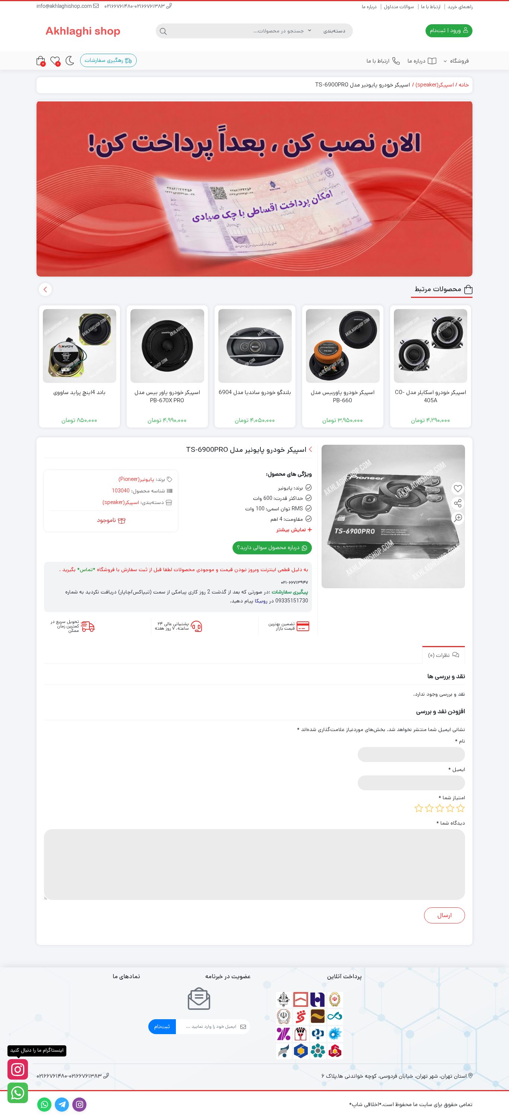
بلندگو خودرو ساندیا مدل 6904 (255, 392)
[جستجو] (163, 30)
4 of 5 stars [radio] (429, 808)
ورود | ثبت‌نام (446, 30)
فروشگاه (459, 61)
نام (460, 741)
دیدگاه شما (450, 823)
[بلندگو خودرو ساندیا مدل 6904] (255, 346)
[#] (254, 189)
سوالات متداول (399, 6)
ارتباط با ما (430, 6)
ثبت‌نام (162, 1026)
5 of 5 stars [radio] (418, 808)
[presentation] (45, 289)
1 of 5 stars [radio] (460, 808)
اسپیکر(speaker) (434, 85)
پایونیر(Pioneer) (136, 479)
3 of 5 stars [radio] (439, 808)
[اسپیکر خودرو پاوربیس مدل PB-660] (343, 346)
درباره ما (369, 6)
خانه (464, 85)
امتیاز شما (452, 798)
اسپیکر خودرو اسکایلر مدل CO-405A (430, 396)
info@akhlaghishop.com (65, 7)
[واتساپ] (17, 1093)
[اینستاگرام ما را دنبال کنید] (17, 1069)
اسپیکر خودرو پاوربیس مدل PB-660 (342, 396)
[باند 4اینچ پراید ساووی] (80, 346)
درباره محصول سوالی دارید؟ (269, 547)
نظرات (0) (439, 656)
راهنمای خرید (460, 6)
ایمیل (456, 769)
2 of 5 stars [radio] (450, 808)
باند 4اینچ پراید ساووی (79, 392)
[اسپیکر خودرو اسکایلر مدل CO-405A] (431, 346)
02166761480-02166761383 (135, 7)
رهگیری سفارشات (105, 60)
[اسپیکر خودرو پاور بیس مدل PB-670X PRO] (167, 346)
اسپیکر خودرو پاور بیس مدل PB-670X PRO (167, 396)
